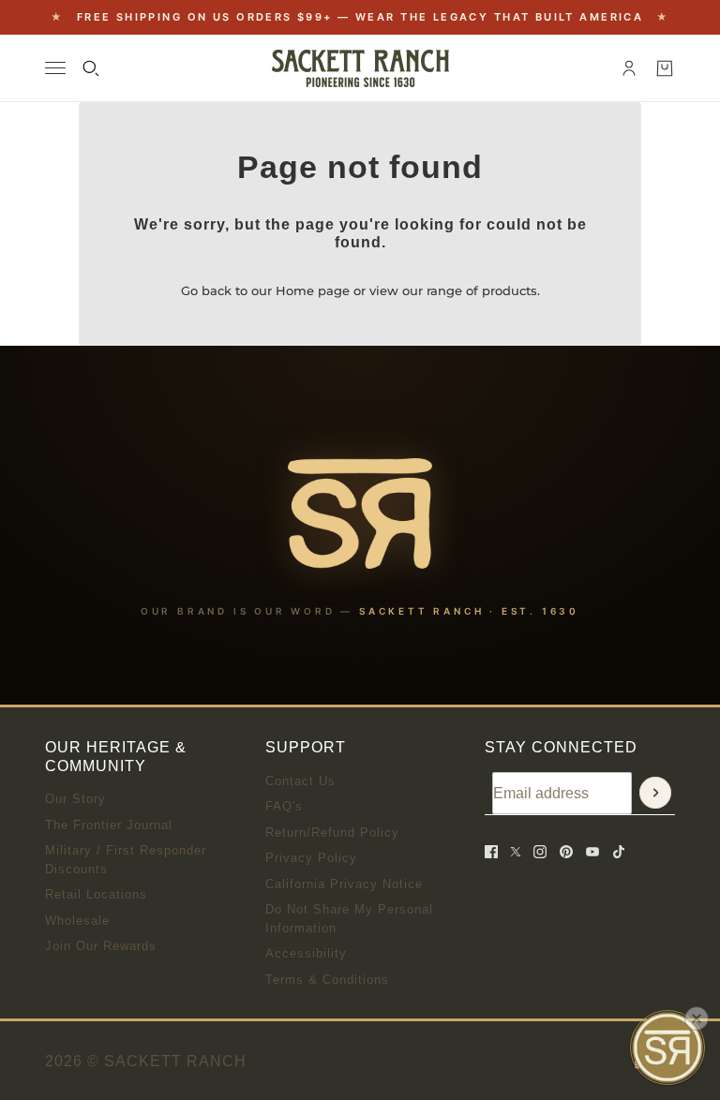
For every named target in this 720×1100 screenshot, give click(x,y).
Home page (313, 290)
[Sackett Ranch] (360, 68)
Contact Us (300, 781)
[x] (515, 851)
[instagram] (540, 851)
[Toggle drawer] (55, 68)
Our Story (75, 799)
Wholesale (77, 921)
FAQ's (284, 806)
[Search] (91, 68)
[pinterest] (566, 851)
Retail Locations (96, 894)
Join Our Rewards (101, 946)
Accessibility (306, 953)
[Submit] (655, 793)
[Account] (629, 68)
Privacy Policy (311, 858)
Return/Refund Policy (332, 832)
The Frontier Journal (108, 825)
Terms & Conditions (327, 980)
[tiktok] (618, 851)
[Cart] (664, 68)
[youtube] (592, 851)
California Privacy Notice (344, 884)
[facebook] (491, 851)
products (509, 290)
